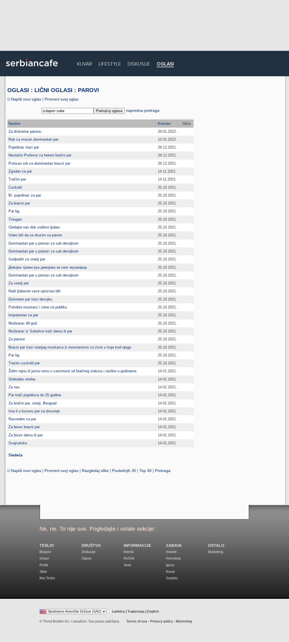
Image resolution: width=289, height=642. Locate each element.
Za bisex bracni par (24, 427)
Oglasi (165, 64)
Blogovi (45, 552)
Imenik (129, 552)
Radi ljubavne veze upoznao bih (34, 291)
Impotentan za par (23, 315)
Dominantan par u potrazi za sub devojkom (43, 243)
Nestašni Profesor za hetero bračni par (39, 155)
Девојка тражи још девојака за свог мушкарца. (48, 267)
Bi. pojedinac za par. (25, 195)
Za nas (14, 387)
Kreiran (164, 123)
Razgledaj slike (95, 470)
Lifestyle (109, 63)
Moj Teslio (47, 578)
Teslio (47, 545)
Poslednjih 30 (124, 470)
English (153, 611)
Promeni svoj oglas (61, 99)
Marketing (215, 552)
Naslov (14, 123)
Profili (44, 565)
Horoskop (173, 558)
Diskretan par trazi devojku (30, 299)
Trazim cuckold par (24, 363)
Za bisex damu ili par (25, 435)
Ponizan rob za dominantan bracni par (39, 163)
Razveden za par (22, 419)
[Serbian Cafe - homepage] (32, 68)
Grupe (44, 558)
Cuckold (15, 187)
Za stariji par (18, 283)
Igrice (170, 565)
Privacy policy (161, 621)
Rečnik (129, 558)
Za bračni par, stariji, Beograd (32, 403)
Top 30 (145, 470)
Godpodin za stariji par (26, 259)
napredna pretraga (142, 110)
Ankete (171, 552)
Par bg (13, 211)
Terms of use (136, 621)
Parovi (88, 90)
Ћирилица (135, 611)
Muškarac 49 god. (23, 323)
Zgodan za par (20, 171)
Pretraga (162, 470)
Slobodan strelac (22, 379)
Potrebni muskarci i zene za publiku (37, 307)
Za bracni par (19, 203)
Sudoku (172, 578)
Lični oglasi (53, 90)
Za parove (16, 339)
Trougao (15, 219)
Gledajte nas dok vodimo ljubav (34, 227)
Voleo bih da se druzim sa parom (35, 235)
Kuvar (84, 63)
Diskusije (139, 63)
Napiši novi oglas (25, 99)
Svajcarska (17, 443)
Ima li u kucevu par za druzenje (34, 411)
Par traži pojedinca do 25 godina (34, 395)
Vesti (127, 565)
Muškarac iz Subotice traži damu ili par (40, 331)
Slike (43, 572)
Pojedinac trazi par (23, 147)
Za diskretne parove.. (25, 131)
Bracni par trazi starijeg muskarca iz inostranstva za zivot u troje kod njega (69, 347)
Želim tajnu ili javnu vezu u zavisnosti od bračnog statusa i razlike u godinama (72, 371)
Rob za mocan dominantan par (33, 139)
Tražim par (17, 179)
